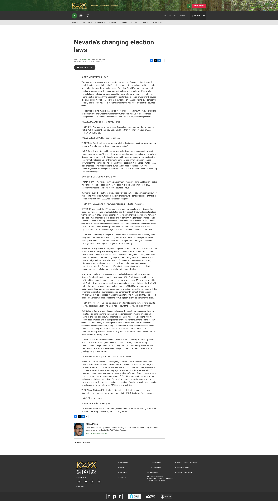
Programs (85, 23)
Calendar (112, 23)
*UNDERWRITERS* (160, 23)
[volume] (81, 15)
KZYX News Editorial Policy (184, 472)
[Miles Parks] (79, 429)
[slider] (84, 16)
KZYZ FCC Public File (154, 467)
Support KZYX (123, 463)
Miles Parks (86, 59)
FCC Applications (152, 472)
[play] (74, 16)
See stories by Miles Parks (98, 433)
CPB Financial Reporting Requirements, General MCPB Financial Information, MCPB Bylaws (160, 478)
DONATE (200, 6)
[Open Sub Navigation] (78, 23)
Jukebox (125, 23)
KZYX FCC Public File (154, 463)
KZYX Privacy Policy (182, 467)
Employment (122, 472)
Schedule (99, 23)
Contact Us (122, 477)
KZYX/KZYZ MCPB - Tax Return (186, 463)
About (146, 23)
